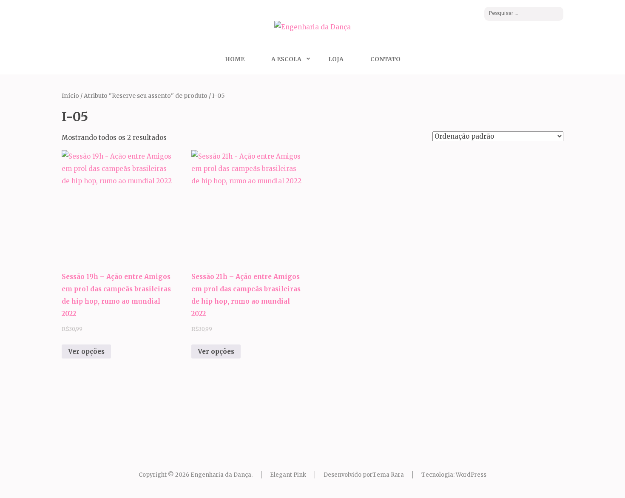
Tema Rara (388, 474)
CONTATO (385, 59)
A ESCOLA (286, 59)
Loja (336, 59)
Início (70, 96)
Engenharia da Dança (220, 474)
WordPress (471, 474)
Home (234, 59)
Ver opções (86, 351)
